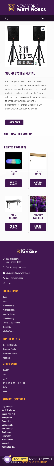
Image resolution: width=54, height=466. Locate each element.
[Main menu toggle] (48, 18)
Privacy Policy (28, 461)
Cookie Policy (41, 461)
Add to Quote (14, 122)
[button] (43, 18)
